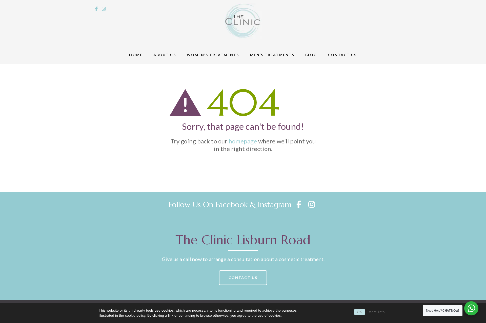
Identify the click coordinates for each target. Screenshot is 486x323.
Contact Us (342, 55)
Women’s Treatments (213, 55)
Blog (311, 55)
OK (359, 312)
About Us (164, 55)
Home (135, 55)
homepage (243, 141)
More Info (377, 312)
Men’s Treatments (272, 55)
